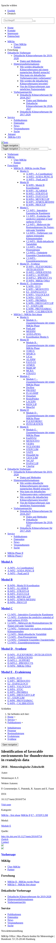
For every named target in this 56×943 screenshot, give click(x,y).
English (11, 10)
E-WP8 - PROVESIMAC (39, 308)
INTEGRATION (34, 424)
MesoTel (30, 407)
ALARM (30, 359)
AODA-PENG (33, 334)
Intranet (11, 134)
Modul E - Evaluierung (31, 283)
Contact (5, 842)
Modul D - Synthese (30, 263)
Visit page (6, 804)
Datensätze (19, 123)
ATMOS (30, 365)
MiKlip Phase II (15, 553)
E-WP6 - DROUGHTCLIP (40, 303)
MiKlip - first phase (10, 815)
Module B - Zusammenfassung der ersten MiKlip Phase (40, 345)
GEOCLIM (32, 457)
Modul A (24, 171)
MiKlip (11, 41)
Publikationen (20, 120)
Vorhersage (13, 154)
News (16, 125)
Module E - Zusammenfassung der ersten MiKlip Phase (40, 432)
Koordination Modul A (37, 337)
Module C (25, 376)
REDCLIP (31, 404)
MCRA (30, 370)
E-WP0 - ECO (33, 286)
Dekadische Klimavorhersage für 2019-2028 (29, 896)
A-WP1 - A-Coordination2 (39, 174)
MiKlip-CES (14, 137)
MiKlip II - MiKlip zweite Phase (30, 168)
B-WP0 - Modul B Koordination (35, 186)
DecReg (30, 387)
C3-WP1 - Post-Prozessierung (34, 248)
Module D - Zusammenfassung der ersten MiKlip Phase (40, 415)
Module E (6, 825)
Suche (17, 131)
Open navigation (9, 744)
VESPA (30, 443)
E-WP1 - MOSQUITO (37, 289)
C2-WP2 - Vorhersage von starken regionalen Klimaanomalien (39, 236)
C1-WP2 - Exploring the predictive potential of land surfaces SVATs (39, 219)
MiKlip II (25, 815)
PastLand (30, 328)
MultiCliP (31, 367)
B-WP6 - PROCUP (36, 204)
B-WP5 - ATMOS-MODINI (40, 202)
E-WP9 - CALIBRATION (39, 311)
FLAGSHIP (32, 393)
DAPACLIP (32, 463)
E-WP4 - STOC (34, 297)
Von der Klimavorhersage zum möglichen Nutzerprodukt (35, 88)
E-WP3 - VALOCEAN (37, 294)
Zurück (4, 839)
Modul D (24, 410)
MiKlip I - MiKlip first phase (28, 314)
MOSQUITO (33, 441)
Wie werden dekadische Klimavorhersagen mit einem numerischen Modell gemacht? (35, 69)
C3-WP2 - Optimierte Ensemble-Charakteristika (38, 254)
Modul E (24, 427)
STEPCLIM (32, 449)
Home (10, 27)
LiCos (29, 356)
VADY (29, 452)
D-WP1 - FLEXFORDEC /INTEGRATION (39, 268)
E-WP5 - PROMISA (36, 300)
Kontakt (11, 30)
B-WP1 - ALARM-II (36, 190)
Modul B (24, 182)
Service (11, 117)
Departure (31, 396)
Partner (17, 47)
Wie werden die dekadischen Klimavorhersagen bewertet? (34, 82)
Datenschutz (13, 36)
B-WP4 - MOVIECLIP (37, 199)
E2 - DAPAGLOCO (36, 292)
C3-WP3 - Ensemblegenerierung (36, 259)
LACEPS (31, 401)
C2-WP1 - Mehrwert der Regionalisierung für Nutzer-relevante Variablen (40, 227)
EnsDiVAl (31, 438)
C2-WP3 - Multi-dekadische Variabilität (26, 634)
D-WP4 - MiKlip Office (38, 280)
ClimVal (30, 466)
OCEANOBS (33, 446)
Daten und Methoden (30, 61)
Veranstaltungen (21, 128)
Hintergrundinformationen (26, 64)
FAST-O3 (31, 362)
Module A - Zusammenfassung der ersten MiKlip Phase (40, 323)
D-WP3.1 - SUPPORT (37, 275)
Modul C (24, 207)
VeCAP (30, 460)
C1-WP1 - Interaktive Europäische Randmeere (38, 212)
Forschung (12, 165)
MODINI (30, 331)
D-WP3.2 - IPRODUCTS (39, 278)
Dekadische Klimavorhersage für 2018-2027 (39, 106)
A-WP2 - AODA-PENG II (39, 176)
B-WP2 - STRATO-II (37, 193)
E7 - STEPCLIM (34, 306)
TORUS (30, 351)
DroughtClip (32, 455)
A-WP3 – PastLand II (37, 179)
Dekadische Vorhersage (19, 52)
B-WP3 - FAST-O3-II (37, 196)
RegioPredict (32, 398)
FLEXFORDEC (34, 421)
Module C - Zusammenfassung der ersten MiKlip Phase (40, 382)
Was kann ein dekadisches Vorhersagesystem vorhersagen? (35, 76)
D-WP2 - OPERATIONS (38, 272)
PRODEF (31, 390)
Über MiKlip (20, 44)
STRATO (31, 373)
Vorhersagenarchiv (23, 92)
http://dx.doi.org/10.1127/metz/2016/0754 (21, 836)
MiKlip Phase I (14, 555)
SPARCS (30, 353)
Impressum (12, 33)
